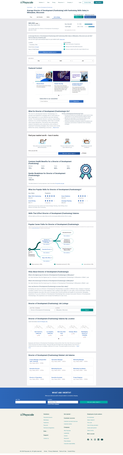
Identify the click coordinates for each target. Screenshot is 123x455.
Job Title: (17, 399)
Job (35, 7)
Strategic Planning (66, 201)
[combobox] (45, 44)
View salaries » (46, 244)
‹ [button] (33, 83)
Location (57, 308)
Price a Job (79, 17)
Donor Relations (66, 196)
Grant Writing (32, 201)
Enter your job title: (33, 150)
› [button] (89, 83)
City (39, 60)
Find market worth (90, 17)
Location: (30, 42)
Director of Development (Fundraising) (44, 7)
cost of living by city (42, 321)
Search (87, 310)
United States (29, 7)
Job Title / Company (35, 308)
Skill (61, 60)
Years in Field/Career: (33, 49)
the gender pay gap (59, 183)
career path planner (35, 228)
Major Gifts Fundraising (34, 196)
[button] (31, 17)
